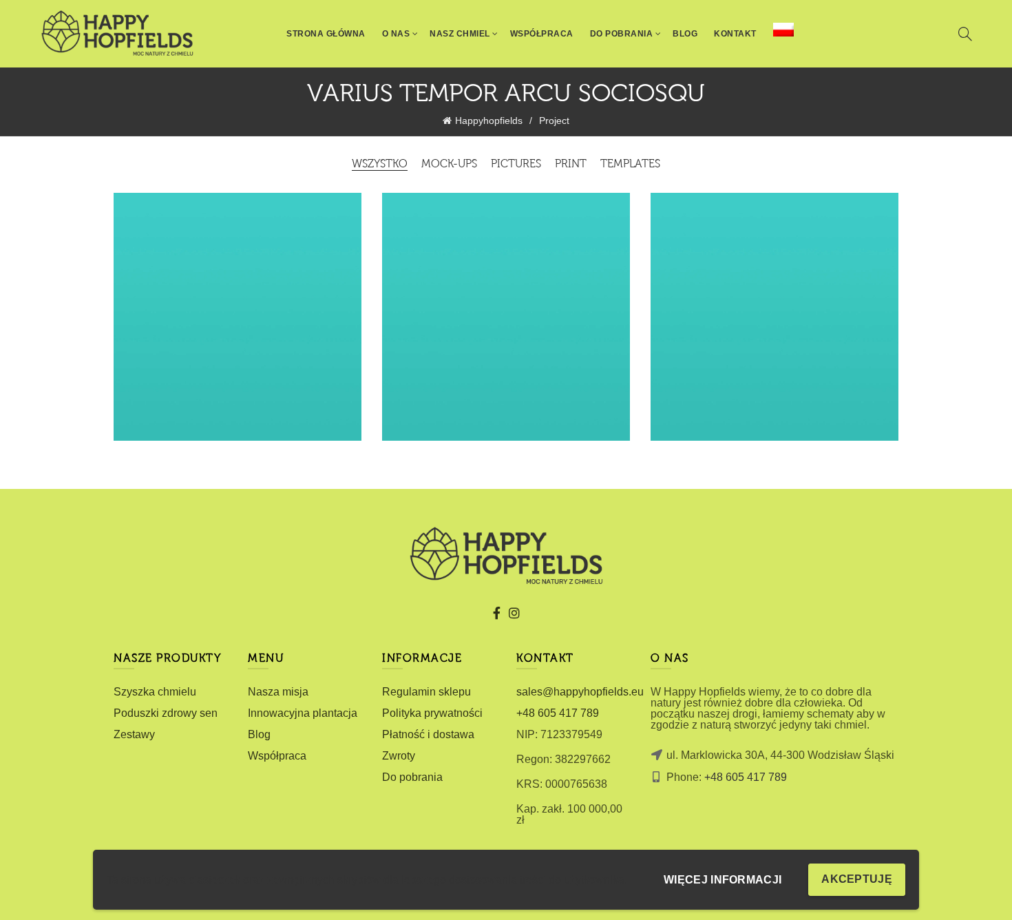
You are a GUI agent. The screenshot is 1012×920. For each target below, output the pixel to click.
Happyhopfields (489, 120)
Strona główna (326, 34)
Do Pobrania (621, 34)
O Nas (396, 34)
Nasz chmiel (460, 34)
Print (571, 164)
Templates (630, 164)
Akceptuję (856, 879)
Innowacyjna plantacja (302, 713)
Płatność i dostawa (428, 734)
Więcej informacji (722, 880)
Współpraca (541, 34)
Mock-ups (449, 164)
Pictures (516, 164)
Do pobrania (412, 777)
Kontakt (735, 34)
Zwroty (398, 756)
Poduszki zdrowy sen (166, 713)
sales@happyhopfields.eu (580, 692)
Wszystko (380, 164)
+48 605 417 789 (557, 713)
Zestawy (134, 734)
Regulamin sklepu (426, 692)
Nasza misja (278, 692)
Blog (685, 34)
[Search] (965, 33)
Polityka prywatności (432, 713)
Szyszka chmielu (155, 692)
